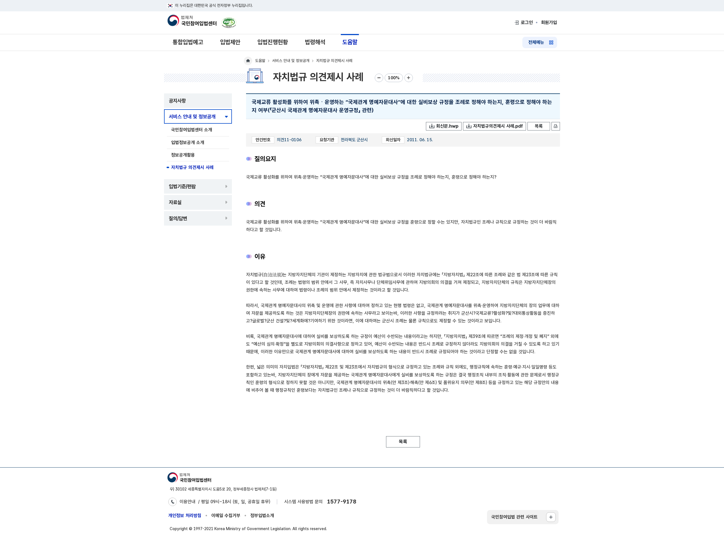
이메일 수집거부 (225, 515)
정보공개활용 (183, 155)
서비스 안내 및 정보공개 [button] (192, 116)
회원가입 (549, 22)
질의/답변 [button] (178, 218)
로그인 (527, 22)
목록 (539, 126)
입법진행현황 (272, 42)
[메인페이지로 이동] (192, 21)
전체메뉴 (536, 42)
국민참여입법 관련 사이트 (514, 517)
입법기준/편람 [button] (182, 186)
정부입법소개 (262, 515)
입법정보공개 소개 (187, 142)
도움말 (349, 42)
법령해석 (315, 42)
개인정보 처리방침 (184, 515)
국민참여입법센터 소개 (191, 129)
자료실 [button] (175, 202)
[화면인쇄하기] (555, 126)
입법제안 (230, 42)
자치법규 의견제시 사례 (192, 167)
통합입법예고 (188, 42)
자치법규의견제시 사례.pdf (498, 126)
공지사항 (177, 101)
